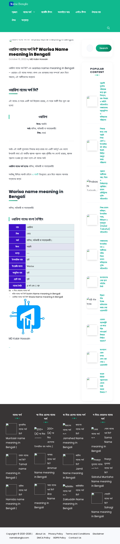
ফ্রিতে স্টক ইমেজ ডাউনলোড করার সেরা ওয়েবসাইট (103, 303)
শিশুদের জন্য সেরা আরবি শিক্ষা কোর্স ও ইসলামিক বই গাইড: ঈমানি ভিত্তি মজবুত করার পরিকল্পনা (103, 145)
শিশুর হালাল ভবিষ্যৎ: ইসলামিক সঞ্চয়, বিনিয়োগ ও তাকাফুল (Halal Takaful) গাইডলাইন (105, 220)
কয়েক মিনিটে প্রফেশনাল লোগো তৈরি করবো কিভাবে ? (104, 383)
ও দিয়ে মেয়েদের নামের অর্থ (21, 290)
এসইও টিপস (81, 12)
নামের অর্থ (27, 12)
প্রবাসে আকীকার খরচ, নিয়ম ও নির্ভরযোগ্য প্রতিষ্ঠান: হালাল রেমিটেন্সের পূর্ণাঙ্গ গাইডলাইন (104, 185)
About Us (41, 533)
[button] (108, 28)
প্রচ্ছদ (14, 12)
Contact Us (75, 537)
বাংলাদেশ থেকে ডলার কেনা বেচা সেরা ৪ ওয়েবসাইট (103, 357)
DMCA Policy (43, 537)
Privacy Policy (55, 533)
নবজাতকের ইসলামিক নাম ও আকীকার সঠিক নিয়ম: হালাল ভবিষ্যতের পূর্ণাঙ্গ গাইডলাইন (104, 254)
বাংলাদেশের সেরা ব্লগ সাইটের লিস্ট (104, 282)
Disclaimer (98, 533)
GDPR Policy (59, 537)
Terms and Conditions (78, 533)
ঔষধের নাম (96, 12)
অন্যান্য (25, 20)
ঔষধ (14, 20)
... (9, 346)
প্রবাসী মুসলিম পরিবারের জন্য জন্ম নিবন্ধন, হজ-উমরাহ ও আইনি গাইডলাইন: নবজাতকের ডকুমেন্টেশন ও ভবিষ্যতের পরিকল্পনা (104, 101)
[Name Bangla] (19, 4)
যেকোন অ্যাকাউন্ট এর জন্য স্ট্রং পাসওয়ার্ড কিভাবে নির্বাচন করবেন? (103, 330)
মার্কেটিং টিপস (46, 12)
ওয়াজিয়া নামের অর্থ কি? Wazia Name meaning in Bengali (37, 296)
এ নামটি (35, 174)
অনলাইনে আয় (64, 12)
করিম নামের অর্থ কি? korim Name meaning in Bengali (36, 293)
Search (104, 48)
